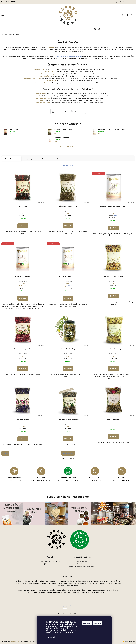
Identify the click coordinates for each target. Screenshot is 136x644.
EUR (2, 15)
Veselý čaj (59, 56)
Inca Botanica (68, 56)
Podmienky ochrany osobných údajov (82, 567)
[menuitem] (40, 29)
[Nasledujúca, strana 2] (127, 453)
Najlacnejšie (29, 159)
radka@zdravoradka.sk (126, 2)
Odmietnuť (86, 623)
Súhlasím (97, 623)
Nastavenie (51, 637)
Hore (6, 453)
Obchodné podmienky (82, 564)
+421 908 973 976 (15, 2)
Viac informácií (67, 632)
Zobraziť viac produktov (67, 146)
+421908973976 (52, 564)
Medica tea (78, 56)
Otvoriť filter (67, 165)
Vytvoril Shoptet (130, 642)
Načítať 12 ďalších (68, 453)
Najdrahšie (45, 159)
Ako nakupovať (82, 561)
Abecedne (60, 159)
